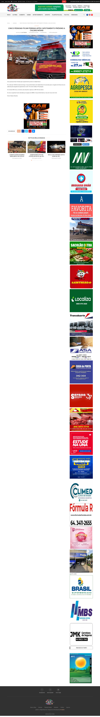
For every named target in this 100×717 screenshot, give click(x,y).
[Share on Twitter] (26, 131)
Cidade (29, 14)
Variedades (74, 14)
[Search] (84, 14)
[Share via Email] (33, 131)
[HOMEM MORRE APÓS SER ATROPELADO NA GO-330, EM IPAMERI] (37, 147)
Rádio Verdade (22, 1)
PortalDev (62, 709)
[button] (67, 1)
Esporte (47, 14)
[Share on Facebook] (23, 131)
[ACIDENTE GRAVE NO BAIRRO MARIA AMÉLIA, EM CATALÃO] (17, 147)
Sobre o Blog (7, 1)
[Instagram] (89, 15)
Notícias (40, 707)
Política (66, 14)
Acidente (22, 14)
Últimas (15, 14)
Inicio (8, 14)
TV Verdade (14, 1)
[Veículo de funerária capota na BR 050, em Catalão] (56, 147)
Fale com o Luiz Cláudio (32, 1)
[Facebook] (87, 15)
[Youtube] (92, 15)
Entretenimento (38, 14)
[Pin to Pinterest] (30, 131)
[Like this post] (19, 131)
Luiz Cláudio (24, 32)
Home (2, 1)
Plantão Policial (57, 14)
